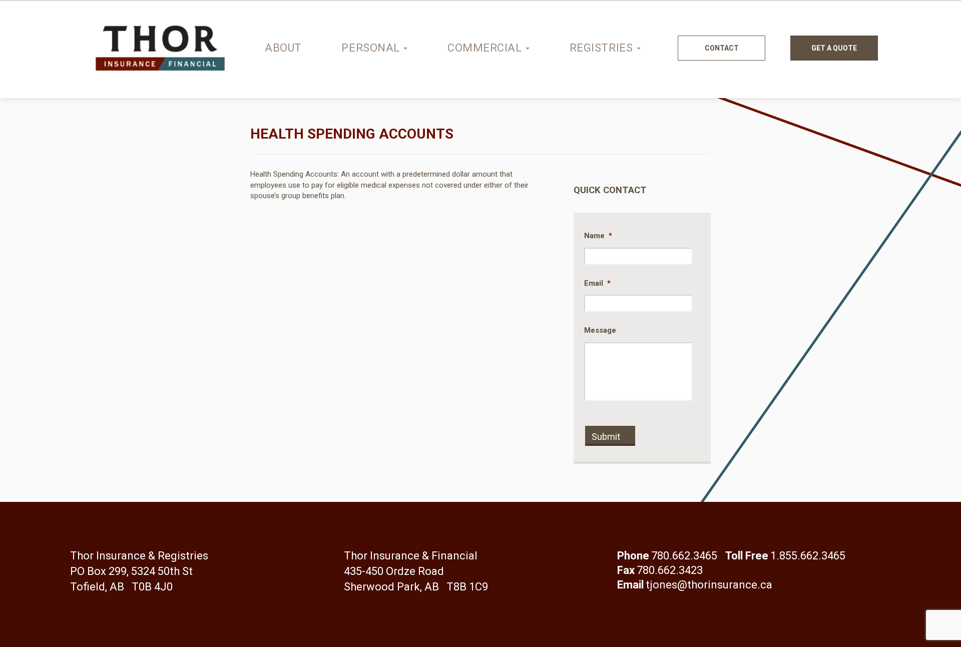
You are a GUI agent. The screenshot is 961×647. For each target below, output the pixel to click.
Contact (722, 48)
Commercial (486, 48)
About (283, 48)
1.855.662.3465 (807, 555)
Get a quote (834, 48)
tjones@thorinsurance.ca (709, 584)
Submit (606, 436)
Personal (371, 48)
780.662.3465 (684, 555)
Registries (603, 48)
